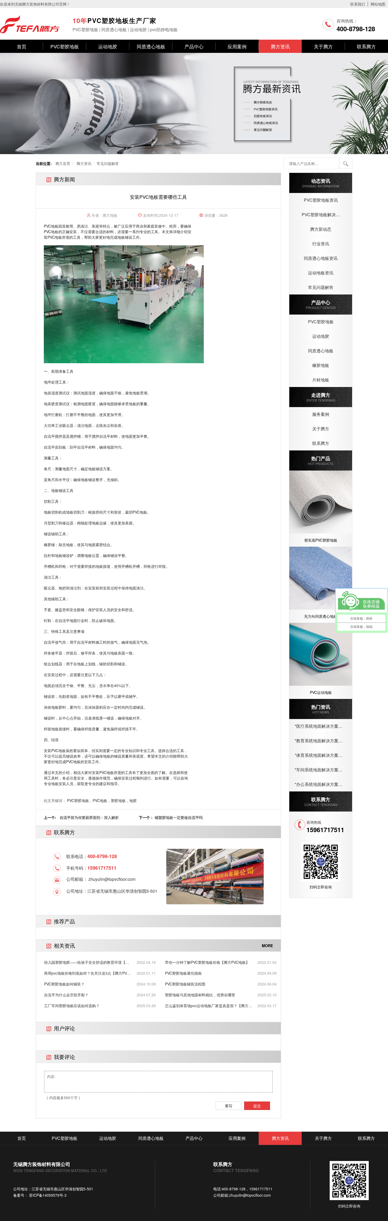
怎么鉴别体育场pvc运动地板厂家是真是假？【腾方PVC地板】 (206, 1005)
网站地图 (378, 4)
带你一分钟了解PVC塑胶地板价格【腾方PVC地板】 (207, 962)
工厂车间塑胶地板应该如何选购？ (72, 1005)
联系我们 (357, 4)
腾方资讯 (280, 46)
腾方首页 (62, 163)
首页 (21, 46)
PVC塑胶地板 (64, 46)
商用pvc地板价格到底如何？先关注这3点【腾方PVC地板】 (86, 973)
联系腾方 (366, 46)
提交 (257, 1105)
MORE (267, 945)
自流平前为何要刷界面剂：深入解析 (89, 817)
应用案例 (237, 46)
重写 (228, 1105)
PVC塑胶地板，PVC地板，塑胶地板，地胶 (102, 800)
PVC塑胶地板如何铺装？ (64, 984)
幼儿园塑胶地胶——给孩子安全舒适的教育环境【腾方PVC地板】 (86, 962)
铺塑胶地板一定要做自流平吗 (179, 817)
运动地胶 (107, 46)
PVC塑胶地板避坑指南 (183, 973)
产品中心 (194, 46)
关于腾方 (323, 46)
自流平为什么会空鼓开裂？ (66, 994)
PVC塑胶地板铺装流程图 (185, 984)
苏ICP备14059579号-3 (47, 1195)
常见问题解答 (108, 163)
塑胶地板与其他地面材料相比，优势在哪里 (200, 994)
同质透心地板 (151, 46)
